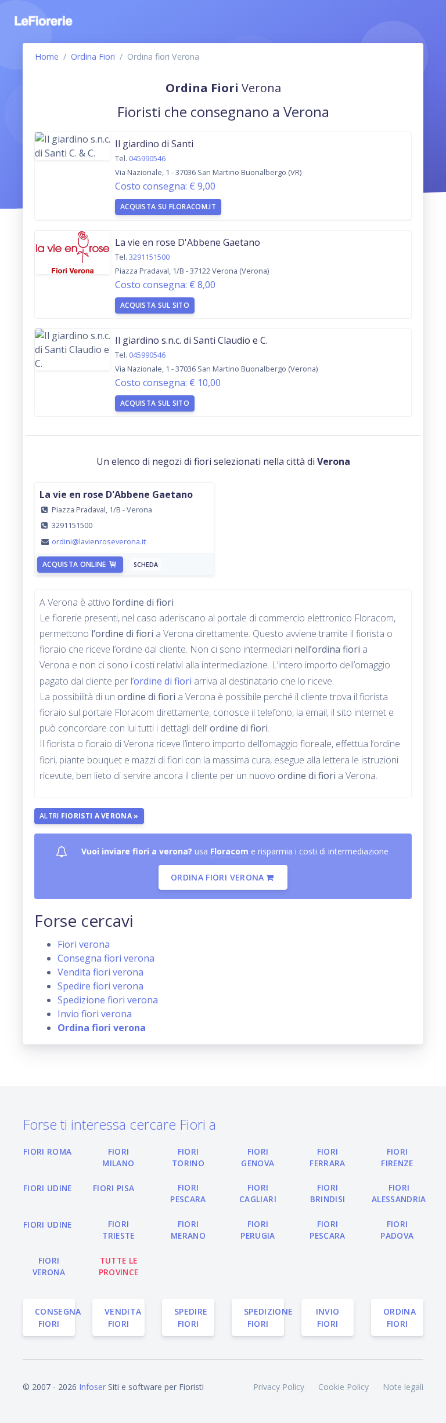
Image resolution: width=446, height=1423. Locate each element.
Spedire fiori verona (100, 986)
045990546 (147, 158)
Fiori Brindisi (328, 1193)
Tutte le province (119, 1266)
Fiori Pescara (188, 1193)
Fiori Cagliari (257, 1193)
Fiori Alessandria (399, 1193)
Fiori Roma (47, 1151)
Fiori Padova (396, 1229)
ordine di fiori (164, 681)
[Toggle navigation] (416, 20)
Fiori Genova (257, 1157)
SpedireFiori (190, 1317)
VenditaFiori (123, 1317)
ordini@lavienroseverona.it (99, 541)
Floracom (229, 851)
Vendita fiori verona (100, 972)
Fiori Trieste (118, 1229)
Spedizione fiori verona (107, 999)
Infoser (92, 1386)
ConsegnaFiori (55, 1317)
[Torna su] (428, 1405)
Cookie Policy (343, 1386)
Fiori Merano (188, 1229)
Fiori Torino (188, 1157)
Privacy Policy (278, 1386)
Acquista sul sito (154, 305)
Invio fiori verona (94, 1013)
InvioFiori (328, 1317)
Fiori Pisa (113, 1187)
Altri (89, 816)
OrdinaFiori (399, 1317)
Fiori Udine (47, 1187)
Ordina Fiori (93, 56)
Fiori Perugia (257, 1229)
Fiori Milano (118, 1157)
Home (47, 56)
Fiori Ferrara (327, 1157)
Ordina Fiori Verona (217, 877)
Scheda (146, 565)
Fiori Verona (49, 1266)
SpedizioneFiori (264, 1317)
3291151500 (149, 257)
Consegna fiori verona (105, 958)
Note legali (403, 1386)
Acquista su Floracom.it (168, 207)
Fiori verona (83, 944)
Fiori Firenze (397, 1157)
